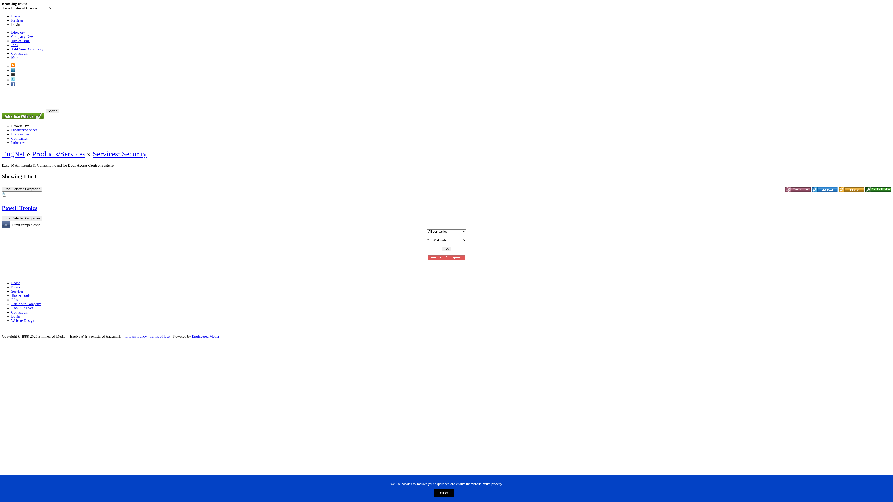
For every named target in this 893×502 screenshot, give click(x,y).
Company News (23, 37)
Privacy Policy (136, 336)
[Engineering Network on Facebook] (13, 84)
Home (15, 16)
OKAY (444, 493)
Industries (18, 143)
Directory (18, 32)
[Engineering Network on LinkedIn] (13, 71)
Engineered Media (205, 336)
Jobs (14, 45)
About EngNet (22, 308)
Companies (19, 138)
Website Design (22, 321)
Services (17, 291)
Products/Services (24, 130)
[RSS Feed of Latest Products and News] (13, 66)
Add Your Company (26, 304)
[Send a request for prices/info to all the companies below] (446, 259)
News (15, 287)
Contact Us (19, 53)
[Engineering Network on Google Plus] (13, 75)
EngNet (13, 154)
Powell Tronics (19, 208)
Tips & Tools (20, 41)
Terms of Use (160, 336)
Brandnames (20, 134)
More (15, 57)
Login (15, 316)
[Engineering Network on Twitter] (13, 80)
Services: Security (120, 154)
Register (17, 20)
